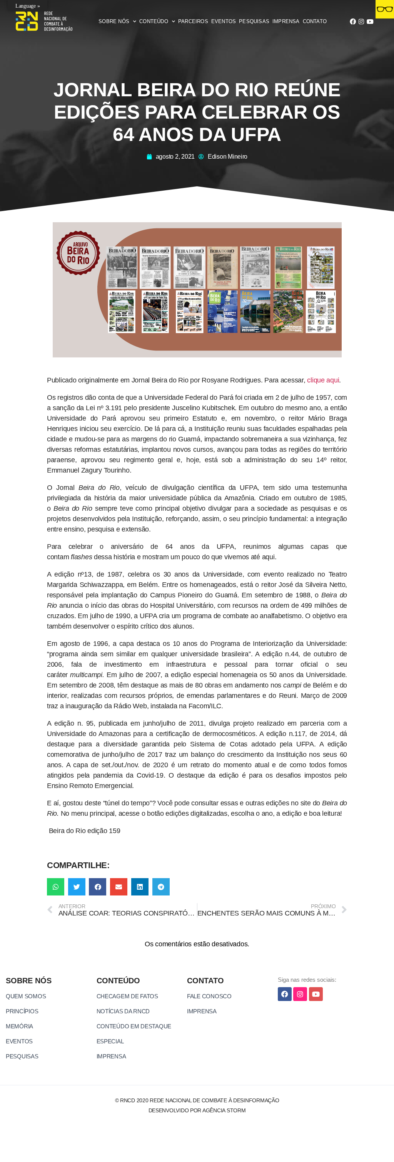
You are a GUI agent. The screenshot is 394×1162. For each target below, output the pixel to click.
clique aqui (323, 380)
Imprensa (286, 21)
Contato (315, 21)
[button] (55, 886)
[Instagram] (361, 21)
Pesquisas (254, 21)
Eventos (223, 21)
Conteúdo (153, 21)
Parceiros (193, 21)
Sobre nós (113, 21)
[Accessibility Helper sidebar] (385, 9)
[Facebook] (353, 21)
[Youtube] (370, 21)
